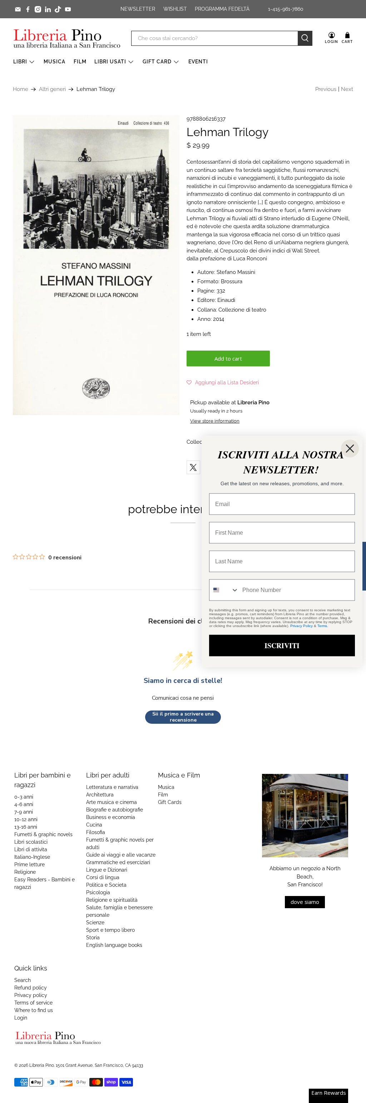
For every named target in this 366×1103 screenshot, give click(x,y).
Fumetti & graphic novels (43, 834)
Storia (93, 937)
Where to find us (33, 1010)
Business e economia (110, 817)
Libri (20, 61)
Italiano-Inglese (32, 857)
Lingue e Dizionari (106, 870)
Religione (25, 872)
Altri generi (52, 89)
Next (347, 89)
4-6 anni (23, 804)
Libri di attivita (30, 849)
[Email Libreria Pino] (18, 9)
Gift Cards (170, 802)
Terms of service (33, 1003)
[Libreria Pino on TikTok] (58, 9)
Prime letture (29, 864)
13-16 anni (25, 827)
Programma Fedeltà (222, 9)
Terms (322, 626)
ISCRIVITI (282, 645)
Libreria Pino (41, 1065)
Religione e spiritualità (112, 900)
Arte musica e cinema (111, 802)
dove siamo (305, 901)
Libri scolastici (31, 842)
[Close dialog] (350, 449)
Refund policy (30, 988)
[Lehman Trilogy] (96, 265)
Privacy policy (30, 995)
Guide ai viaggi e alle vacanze (120, 855)
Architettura (100, 795)
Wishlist (175, 9)
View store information (214, 421)
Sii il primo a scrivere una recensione (183, 717)
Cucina (94, 825)
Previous (325, 89)
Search (22, 980)
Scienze (95, 922)
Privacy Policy (301, 626)
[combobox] (224, 590)
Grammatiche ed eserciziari (118, 862)
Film (80, 61)
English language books (114, 945)
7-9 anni (23, 812)
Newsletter (137, 9)
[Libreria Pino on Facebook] (28, 9)
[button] (223, 382)
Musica (54, 61)
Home (20, 89)
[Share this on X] (193, 467)
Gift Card (157, 61)
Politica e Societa (106, 885)
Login (20, 1018)
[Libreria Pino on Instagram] (38, 9)
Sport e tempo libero (110, 930)
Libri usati (110, 61)
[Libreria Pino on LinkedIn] (48, 9)
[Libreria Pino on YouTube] (68, 9)
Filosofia (95, 832)
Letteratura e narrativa (112, 787)
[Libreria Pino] (66, 38)
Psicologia (98, 892)
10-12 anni (26, 819)
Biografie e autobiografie (114, 810)
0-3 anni (23, 797)
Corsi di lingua (102, 877)
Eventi (198, 61)
